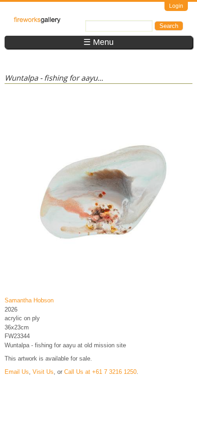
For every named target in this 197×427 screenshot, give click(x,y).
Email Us (17, 371)
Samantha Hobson (29, 300)
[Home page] (37, 21)
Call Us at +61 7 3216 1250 (100, 371)
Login (176, 6)
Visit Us (43, 371)
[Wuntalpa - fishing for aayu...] (100, 287)
